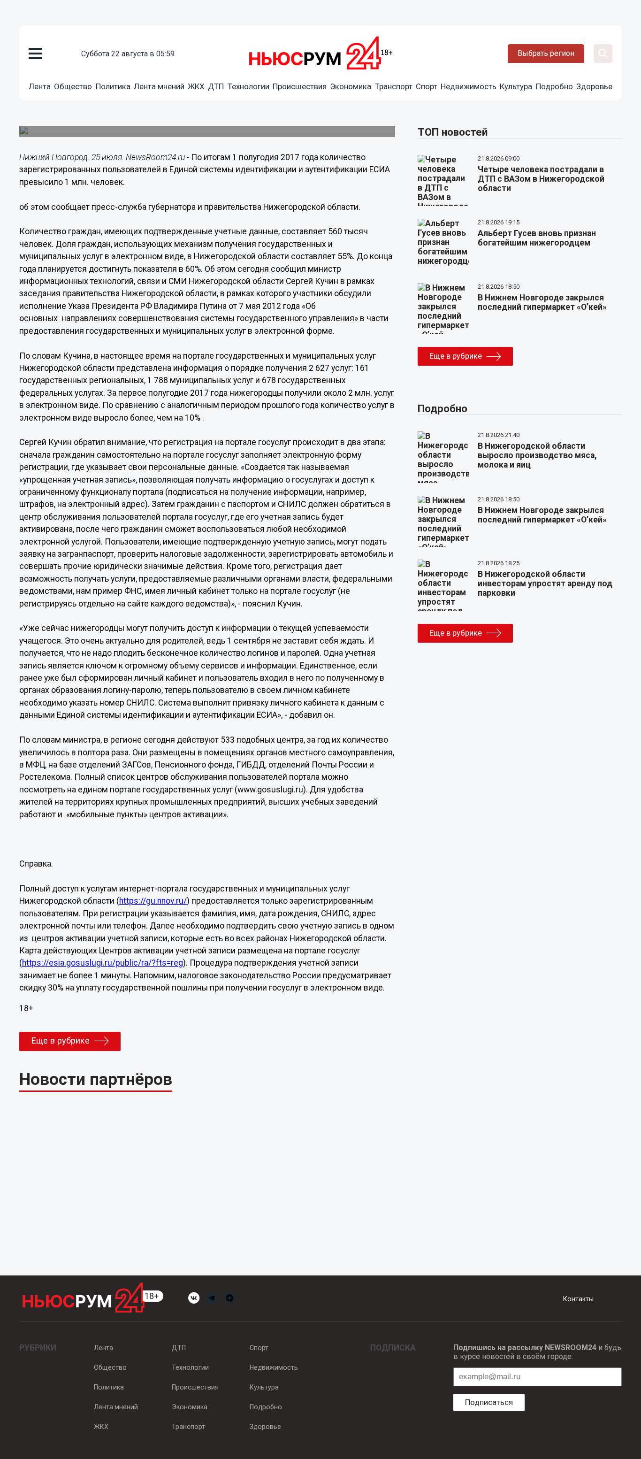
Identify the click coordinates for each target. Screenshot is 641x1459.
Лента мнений (159, 86)
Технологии (248, 86)
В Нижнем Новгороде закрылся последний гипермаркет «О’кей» (542, 302)
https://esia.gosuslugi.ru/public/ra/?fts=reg (102, 963)
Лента (40, 86)
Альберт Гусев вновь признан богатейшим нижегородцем (537, 238)
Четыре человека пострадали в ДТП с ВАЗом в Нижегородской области (541, 179)
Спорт (426, 86)
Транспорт (393, 86)
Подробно (554, 86)
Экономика (350, 86)
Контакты (578, 1299)
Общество (73, 86)
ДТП (216, 86)
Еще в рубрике (60, 1041)
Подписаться (489, 1402)
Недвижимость (468, 86)
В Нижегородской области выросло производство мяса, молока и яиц (537, 455)
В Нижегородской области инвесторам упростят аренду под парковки (545, 583)
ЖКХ (196, 86)
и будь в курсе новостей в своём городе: (537, 1352)
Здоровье (594, 86)
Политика (113, 86)
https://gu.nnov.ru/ (153, 901)
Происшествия (300, 86)
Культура (516, 86)
